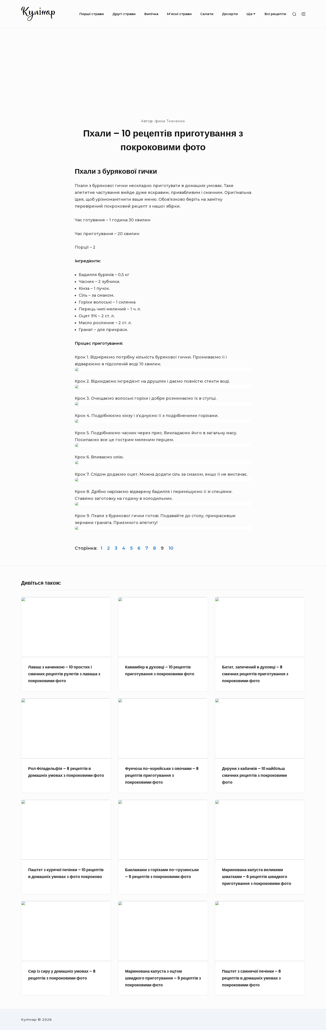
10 (171, 548)
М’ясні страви (179, 14)
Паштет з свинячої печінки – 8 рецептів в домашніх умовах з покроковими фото (251, 978)
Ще (250, 14)
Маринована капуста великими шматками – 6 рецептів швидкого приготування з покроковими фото (256, 876)
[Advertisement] (163, 73)
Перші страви (91, 14)
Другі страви (124, 14)
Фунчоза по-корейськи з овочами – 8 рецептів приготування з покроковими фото (162, 775)
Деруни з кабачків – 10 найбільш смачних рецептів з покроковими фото (254, 775)
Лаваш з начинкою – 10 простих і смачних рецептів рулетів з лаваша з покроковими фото (64, 673)
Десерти (230, 14)
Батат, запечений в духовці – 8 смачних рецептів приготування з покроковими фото (255, 673)
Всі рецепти (275, 14)
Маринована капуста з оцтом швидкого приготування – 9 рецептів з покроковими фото (163, 978)
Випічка (151, 14)
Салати (206, 14)
